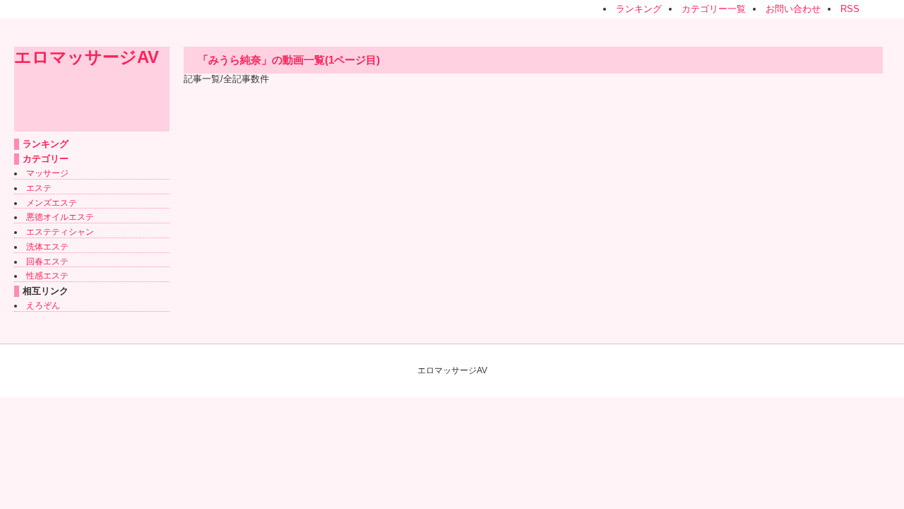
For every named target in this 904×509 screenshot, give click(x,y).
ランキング (639, 9)
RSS (850, 9)
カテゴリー (46, 158)
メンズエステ (51, 203)
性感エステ (47, 276)
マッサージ (47, 173)
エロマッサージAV (86, 56)
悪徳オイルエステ (60, 217)
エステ (39, 188)
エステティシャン (60, 232)
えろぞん (43, 305)
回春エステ (47, 262)
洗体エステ (47, 247)
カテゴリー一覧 (714, 9)
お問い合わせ (793, 9)
